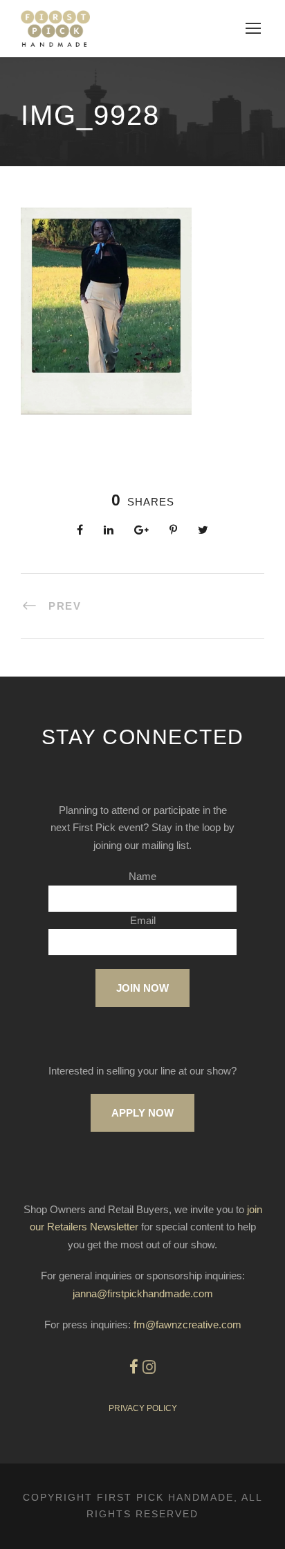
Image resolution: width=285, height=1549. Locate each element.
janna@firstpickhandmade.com (143, 1293)
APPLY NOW (142, 1113)
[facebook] (133, 1367)
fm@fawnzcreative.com (187, 1324)
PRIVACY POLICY (143, 1408)
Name (142, 876)
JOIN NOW (142, 988)
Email (143, 920)
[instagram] (149, 1367)
